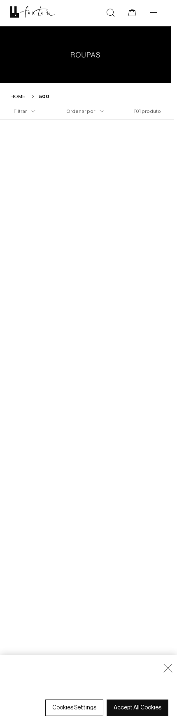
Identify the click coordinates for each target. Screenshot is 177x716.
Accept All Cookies (137, 708)
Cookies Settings (74, 708)
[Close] (168, 668)
